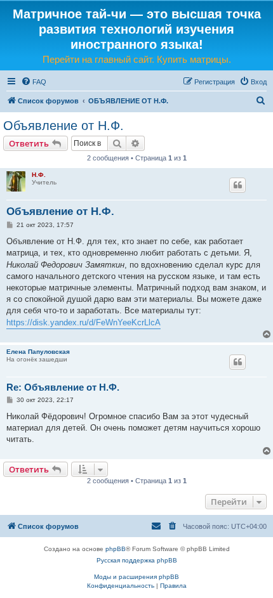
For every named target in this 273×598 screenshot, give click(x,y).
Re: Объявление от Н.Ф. (62, 387)
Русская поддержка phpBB (137, 560)
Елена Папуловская (38, 351)
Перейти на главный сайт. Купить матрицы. (137, 59)
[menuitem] (33, 81)
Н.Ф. (39, 174)
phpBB (115, 548)
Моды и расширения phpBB (136, 576)
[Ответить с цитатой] (237, 185)
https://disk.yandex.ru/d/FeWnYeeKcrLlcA (83, 322)
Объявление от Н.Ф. (63, 126)
